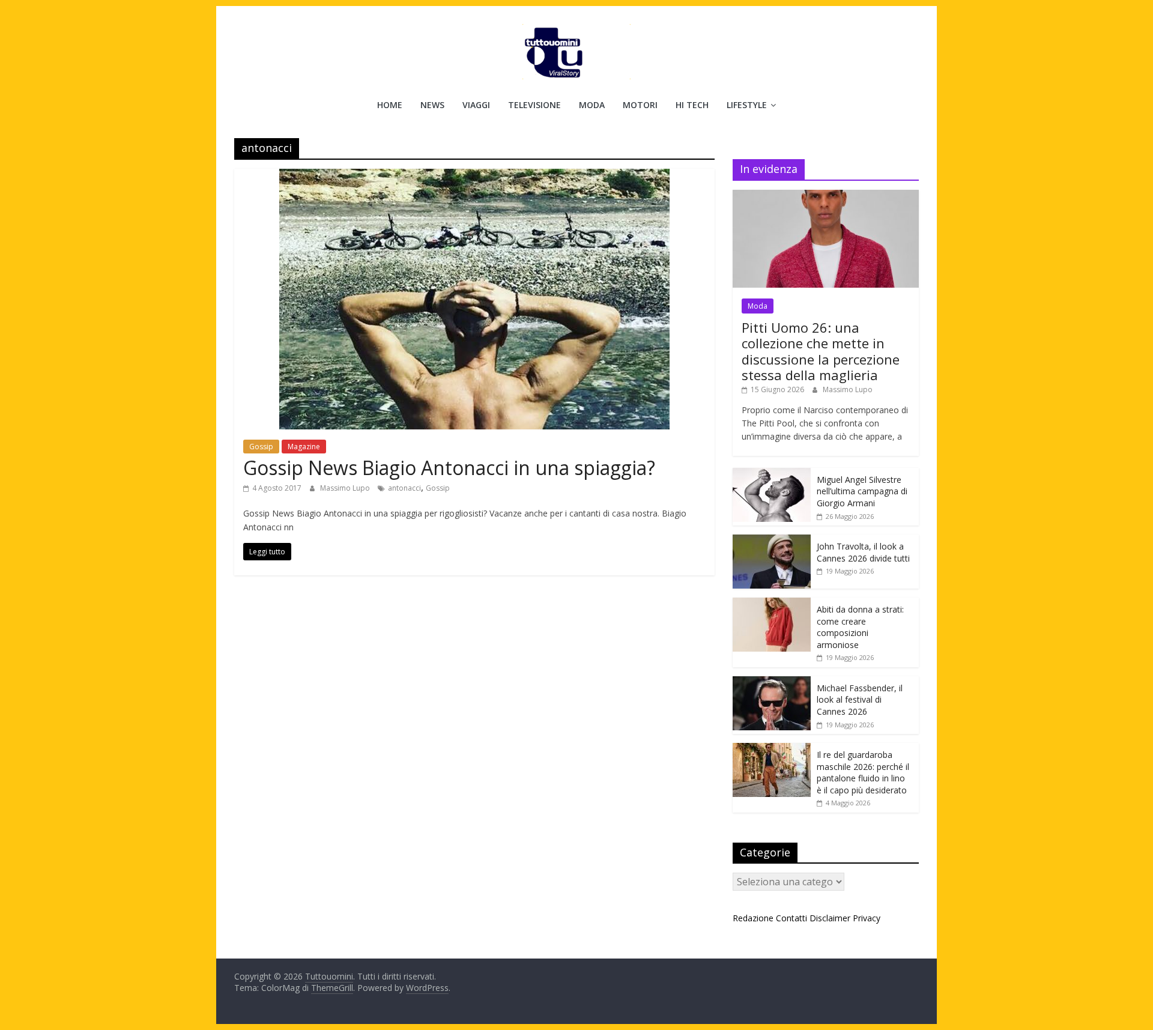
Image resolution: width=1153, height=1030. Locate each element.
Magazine (304, 446)
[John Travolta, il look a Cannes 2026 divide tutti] (772, 541)
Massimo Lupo (346, 488)
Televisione (534, 105)
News (432, 105)
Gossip (261, 446)
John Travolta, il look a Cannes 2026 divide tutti (863, 552)
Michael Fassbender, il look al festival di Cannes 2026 (860, 699)
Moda (592, 105)
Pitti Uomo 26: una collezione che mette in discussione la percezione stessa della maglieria (821, 351)
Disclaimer (830, 918)
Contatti (791, 918)
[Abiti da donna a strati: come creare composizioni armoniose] (772, 604)
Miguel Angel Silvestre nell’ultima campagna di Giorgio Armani (862, 491)
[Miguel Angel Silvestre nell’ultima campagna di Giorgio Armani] (772, 474)
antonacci (404, 488)
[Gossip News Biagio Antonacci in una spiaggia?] (474, 176)
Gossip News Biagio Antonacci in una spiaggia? (449, 467)
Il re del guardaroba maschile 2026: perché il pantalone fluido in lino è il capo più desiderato (863, 772)
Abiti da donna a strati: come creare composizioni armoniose (860, 627)
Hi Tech (692, 105)
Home (389, 105)
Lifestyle (747, 105)
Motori (640, 105)
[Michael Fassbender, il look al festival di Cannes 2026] (772, 682)
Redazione (753, 918)
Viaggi (476, 105)
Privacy (866, 918)
